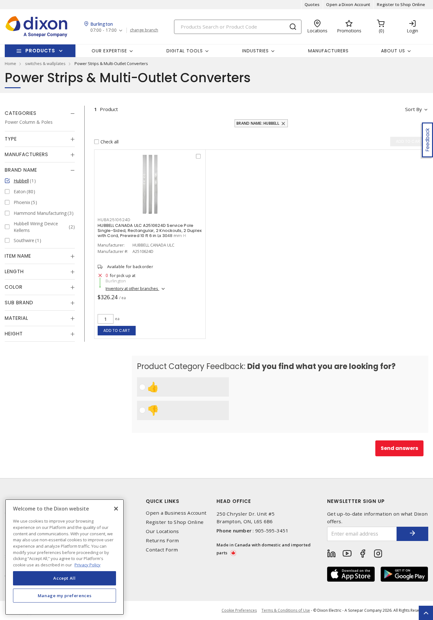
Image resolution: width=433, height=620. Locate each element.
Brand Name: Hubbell (257, 123)
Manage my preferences (65, 595)
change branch (144, 30)
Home (10, 63)
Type (11, 138)
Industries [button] (255, 51)
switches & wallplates (45, 63)
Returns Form (162, 541)
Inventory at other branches (132, 288)
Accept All (64, 578)
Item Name (18, 256)
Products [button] (40, 50)
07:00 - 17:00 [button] (103, 30)
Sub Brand (19, 302)
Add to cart (116, 330)
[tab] (40, 113)
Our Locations (162, 531)
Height (14, 333)
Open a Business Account (176, 513)
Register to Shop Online (401, 4)
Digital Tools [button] (184, 51)
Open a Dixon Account (348, 4)
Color (14, 287)
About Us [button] (393, 51)
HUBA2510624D (114, 219)
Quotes (312, 4)
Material (16, 318)
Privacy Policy (87, 564)
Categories (20, 113)
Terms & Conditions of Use (286, 610)
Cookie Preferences (239, 610)
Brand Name (21, 170)
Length (14, 271)
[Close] (116, 509)
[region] (64, 557)
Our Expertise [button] (109, 51)
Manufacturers (328, 51)
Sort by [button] (413, 109)
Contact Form (162, 550)
